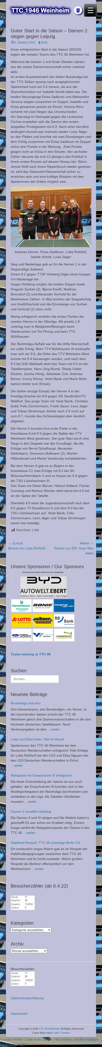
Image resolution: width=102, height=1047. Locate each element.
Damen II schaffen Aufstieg (31, 811)
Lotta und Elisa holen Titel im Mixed (37, 739)
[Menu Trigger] (90, 10)
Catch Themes (61, 1032)
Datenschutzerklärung (27, 998)
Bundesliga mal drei (25, 703)
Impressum (19, 1013)
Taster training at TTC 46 (31, 654)
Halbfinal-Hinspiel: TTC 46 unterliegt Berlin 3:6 (45, 843)
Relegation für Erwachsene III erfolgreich (41, 775)
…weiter (53, 729)
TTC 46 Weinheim (49, 1028)
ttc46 (44, 42)
